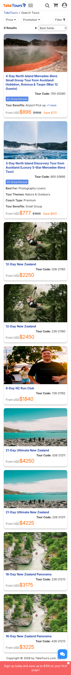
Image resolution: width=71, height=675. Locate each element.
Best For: (12, 188)
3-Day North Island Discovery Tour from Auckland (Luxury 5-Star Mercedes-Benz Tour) (35, 167)
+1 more (51, 105)
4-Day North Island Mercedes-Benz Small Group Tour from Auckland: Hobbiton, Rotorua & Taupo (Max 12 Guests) (32, 82)
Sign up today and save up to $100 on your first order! (35, 668)
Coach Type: (14, 200)
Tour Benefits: (15, 105)
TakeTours (11, 12)
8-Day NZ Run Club (20, 388)
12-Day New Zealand (21, 264)
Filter (58, 20)
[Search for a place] (47, 5)
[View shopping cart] (55, 5)
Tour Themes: (15, 194)
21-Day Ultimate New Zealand (27, 450)
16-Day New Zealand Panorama (28, 574)
